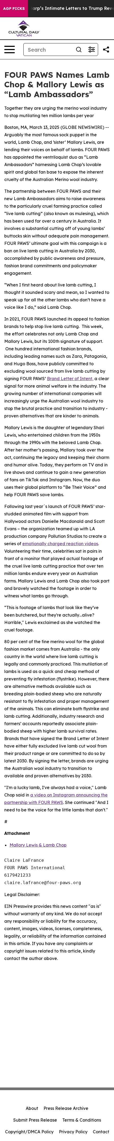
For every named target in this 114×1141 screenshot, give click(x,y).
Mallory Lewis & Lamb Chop (38, 845)
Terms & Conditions (81, 1120)
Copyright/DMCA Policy (29, 1131)
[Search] (78, 49)
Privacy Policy (73, 1131)
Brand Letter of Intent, (70, 378)
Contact (101, 1131)
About (32, 1108)
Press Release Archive (65, 1108)
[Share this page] (106, 49)
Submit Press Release (35, 1120)
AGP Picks (14, 8)
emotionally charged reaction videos (60, 543)
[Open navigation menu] (9, 49)
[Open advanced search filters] (91, 49)
